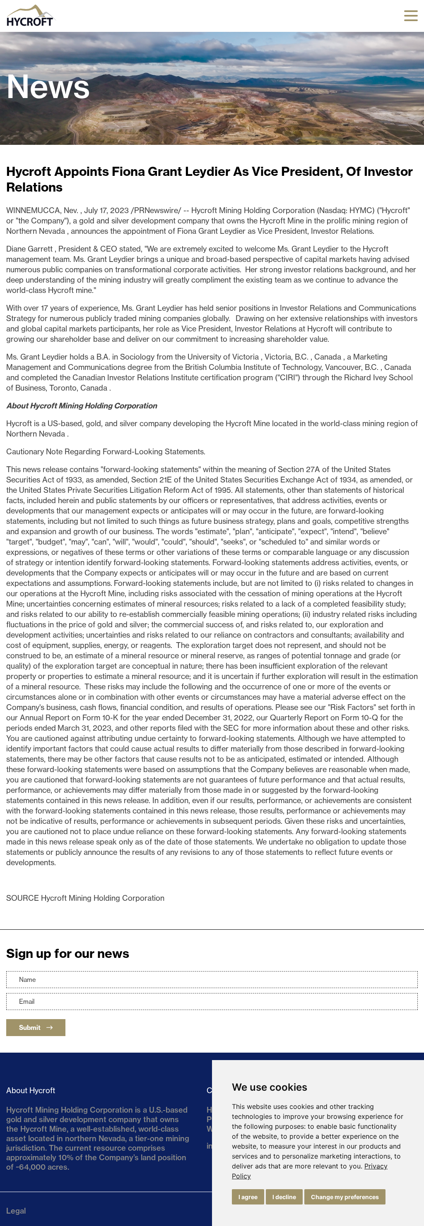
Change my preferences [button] (345, 1196)
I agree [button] (248, 1196)
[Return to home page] (31, 26)
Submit (30, 1028)
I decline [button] (284, 1196)
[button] (411, 15)
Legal (16, 1211)
